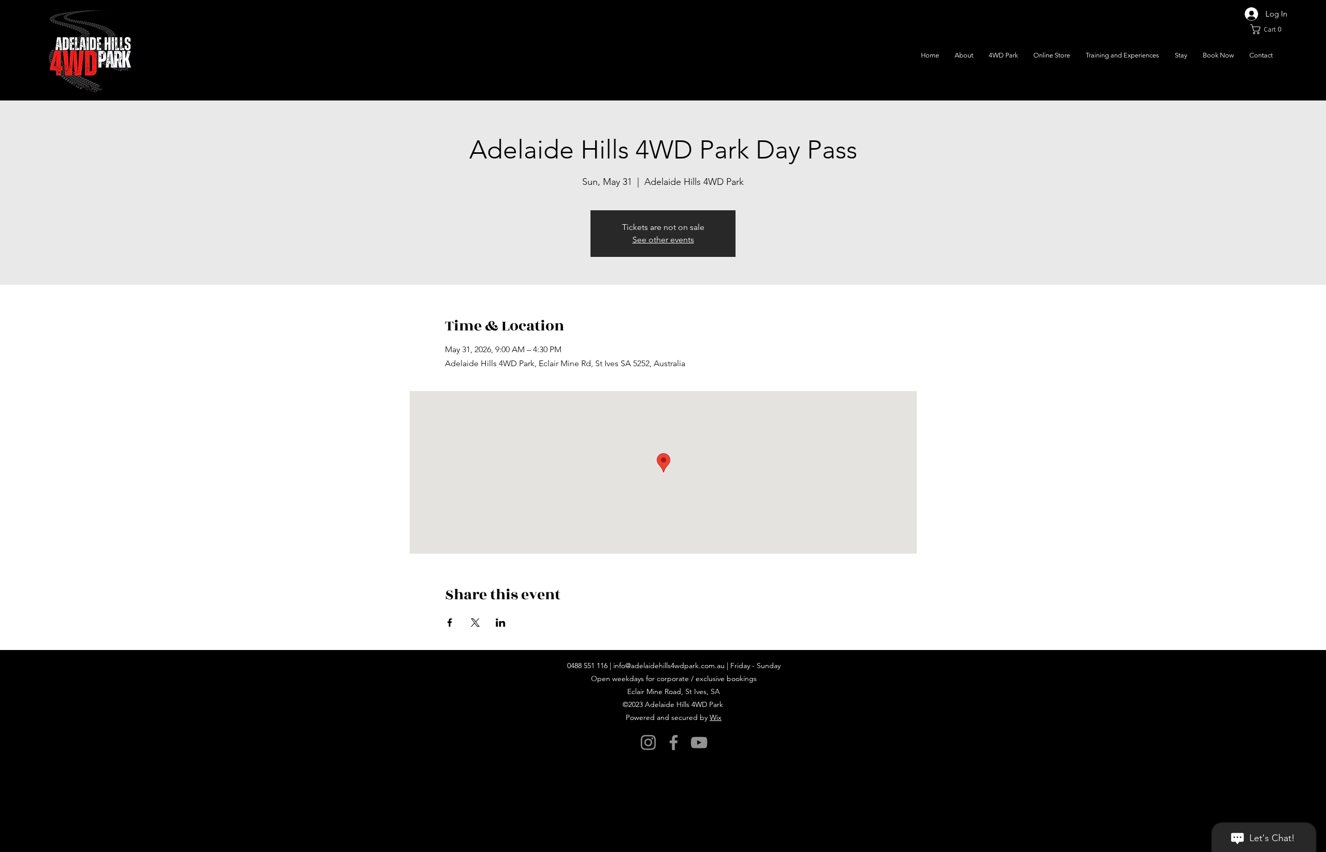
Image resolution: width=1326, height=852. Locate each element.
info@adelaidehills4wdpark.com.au (669, 665)
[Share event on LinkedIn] (501, 622)
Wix (716, 717)
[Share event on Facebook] (450, 622)
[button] (1268, 29)
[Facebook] (674, 742)
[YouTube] (699, 742)
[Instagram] (648, 742)
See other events (663, 239)
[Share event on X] (475, 622)
